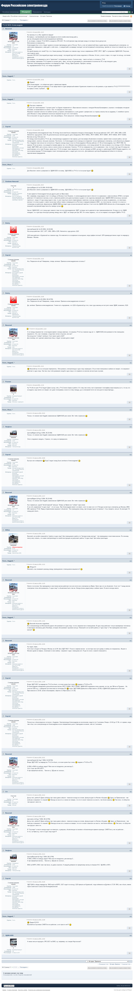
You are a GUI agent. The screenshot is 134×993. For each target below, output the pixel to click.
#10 (131, 325)
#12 (131, 381)
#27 (131, 850)
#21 (131, 640)
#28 (131, 878)
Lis (6, 791)
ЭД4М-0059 (9, 935)
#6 (131, 181)
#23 (131, 716)
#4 (131, 126)
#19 (131, 580)
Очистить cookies (22, 990)
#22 (131, 678)
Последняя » (24, 20)
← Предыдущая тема (103, 964)
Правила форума (106, 16)
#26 (131, 813)
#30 (131, 935)
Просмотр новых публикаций (120, 16)
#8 (131, 255)
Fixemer (8, 381)
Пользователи (37, 12)
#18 (131, 561)
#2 (131, 76)
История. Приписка (46, 16)
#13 (131, 410)
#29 (131, 916)
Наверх (4, 990)
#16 (131, 492)
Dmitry (7, 223)
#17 (131, 530)
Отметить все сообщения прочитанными (39, 990)
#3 (131, 99)
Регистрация (118, 6)
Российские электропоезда (11, 12)
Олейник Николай (12, 181)
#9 (131, 293)
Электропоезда (34, 16)
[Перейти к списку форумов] (24, 5)
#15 (131, 454)
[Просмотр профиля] (13, 36)
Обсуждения (26, 12)
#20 (131, 617)
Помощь (127, 6)
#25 (131, 791)
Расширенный (132, 12)
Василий (8, 29)
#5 (131, 164)
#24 (131, 754)
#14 (131, 427)
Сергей (8, 126)
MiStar (7, 530)
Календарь (47, 12)
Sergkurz (8, 427)
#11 (131, 363)
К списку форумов (12, 990)
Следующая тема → (127, 964)
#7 (131, 223)
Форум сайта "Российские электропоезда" (15, 16)
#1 (131, 29)
